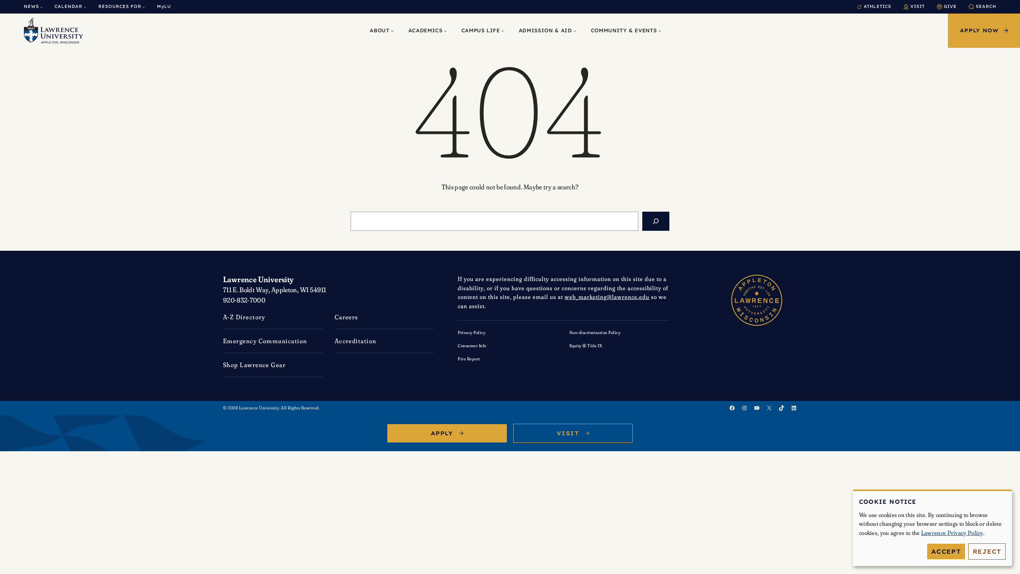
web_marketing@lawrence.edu (607, 297)
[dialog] (932, 527)
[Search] (655, 221)
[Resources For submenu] (143, 7)
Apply (442, 433)
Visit (568, 433)
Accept (946, 551)
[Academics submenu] (445, 30)
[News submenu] (41, 7)
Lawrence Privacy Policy (952, 533)
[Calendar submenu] (85, 7)
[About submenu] (392, 30)
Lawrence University (258, 279)
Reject (987, 551)
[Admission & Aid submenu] (575, 30)
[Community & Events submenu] (659, 30)
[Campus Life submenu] (502, 30)
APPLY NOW (979, 30)
